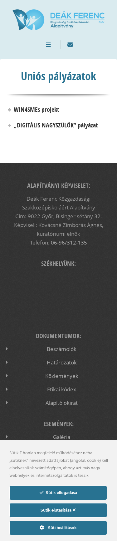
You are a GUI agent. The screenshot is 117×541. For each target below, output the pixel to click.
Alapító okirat (62, 402)
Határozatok (62, 362)
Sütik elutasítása (56, 510)
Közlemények (61, 375)
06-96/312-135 (69, 242)
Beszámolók (61, 349)
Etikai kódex (61, 389)
